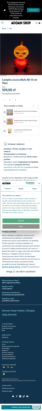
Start (4, 28)
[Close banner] (39, 183)
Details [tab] (21, 188)
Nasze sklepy (5, 348)
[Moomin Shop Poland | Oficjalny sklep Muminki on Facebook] (17, 397)
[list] (21, 55)
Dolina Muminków (7, 328)
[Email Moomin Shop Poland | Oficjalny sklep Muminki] (13, 397)
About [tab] (34, 188)
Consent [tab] (7, 188)
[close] (40, 10)
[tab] (3, 75)
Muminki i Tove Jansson (9, 326)
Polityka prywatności (8, 388)
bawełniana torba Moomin (14, 167)
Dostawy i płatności (8, 352)
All (10, 28)
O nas (3, 344)
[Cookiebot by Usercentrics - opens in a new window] (26, 183)
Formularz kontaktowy (9, 356)
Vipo (4, 87)
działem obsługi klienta (11, 267)
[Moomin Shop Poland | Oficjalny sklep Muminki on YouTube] (27, 397)
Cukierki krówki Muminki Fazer (23, 130)
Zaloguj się (5, 337)
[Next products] (38, 106)
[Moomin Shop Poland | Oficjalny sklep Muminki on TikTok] (24, 397)
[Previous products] (33, 106)
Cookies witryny (7, 385)
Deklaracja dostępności (9, 359)
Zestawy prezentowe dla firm (10, 346)
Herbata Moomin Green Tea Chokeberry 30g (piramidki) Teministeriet (26, 111)
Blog (3, 330)
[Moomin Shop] (21, 22)
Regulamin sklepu (7, 391)
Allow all (21, 221)
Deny (21, 226)
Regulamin (5, 350)
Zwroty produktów (7, 354)
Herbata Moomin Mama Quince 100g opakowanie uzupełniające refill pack (26, 120)
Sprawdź (33, 10)
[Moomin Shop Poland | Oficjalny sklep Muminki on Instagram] (20, 397)
